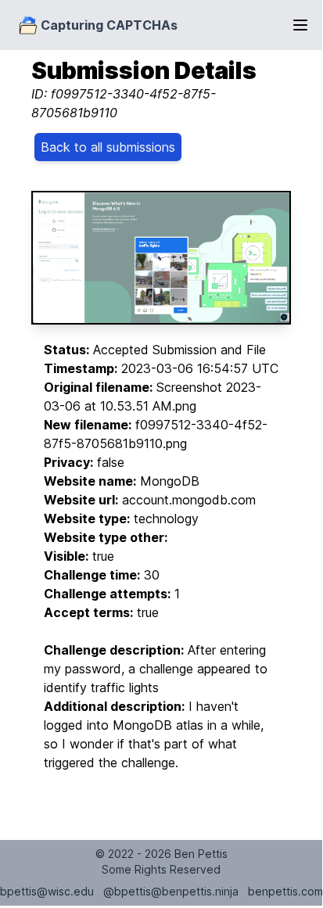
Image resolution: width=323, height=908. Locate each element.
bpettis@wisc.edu (47, 891)
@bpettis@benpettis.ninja (171, 891)
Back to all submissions (108, 147)
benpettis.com (285, 891)
